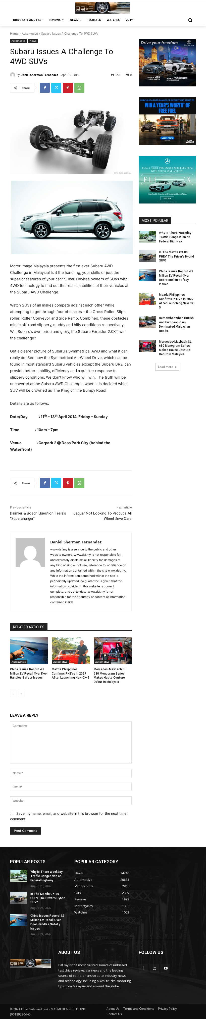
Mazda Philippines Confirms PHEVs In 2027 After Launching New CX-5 (70, 674)
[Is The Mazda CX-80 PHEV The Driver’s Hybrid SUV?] (147, 256)
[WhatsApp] (79, 88)
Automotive (30, 33)
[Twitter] (56, 88)
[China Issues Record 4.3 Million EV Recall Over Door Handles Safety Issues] (29, 650)
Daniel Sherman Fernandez (39, 75)
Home (14, 33)
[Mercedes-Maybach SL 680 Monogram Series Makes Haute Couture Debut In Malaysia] (113, 650)
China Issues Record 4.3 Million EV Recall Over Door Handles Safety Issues (29, 674)
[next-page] (21, 694)
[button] (190, 20)
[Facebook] (45, 88)
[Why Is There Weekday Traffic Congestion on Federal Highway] (147, 237)
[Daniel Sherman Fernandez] (13, 74)
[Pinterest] (68, 88)
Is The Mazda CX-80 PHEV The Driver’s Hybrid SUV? (176, 256)
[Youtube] (165, 968)
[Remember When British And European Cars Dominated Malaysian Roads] (147, 322)
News (33, 40)
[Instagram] (154, 968)
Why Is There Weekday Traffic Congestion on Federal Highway (175, 237)
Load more (165, 367)
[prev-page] (13, 694)
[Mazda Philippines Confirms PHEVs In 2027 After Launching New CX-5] (71, 650)
